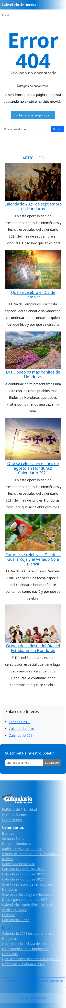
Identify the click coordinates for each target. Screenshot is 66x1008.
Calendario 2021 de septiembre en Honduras (33, 206)
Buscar (57, 129)
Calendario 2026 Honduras (33, 997)
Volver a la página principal (33, 115)
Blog (6, 927)
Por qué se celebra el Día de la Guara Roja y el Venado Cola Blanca (33, 559)
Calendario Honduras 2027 (23, 879)
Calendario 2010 (21, 728)
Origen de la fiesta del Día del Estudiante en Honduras (33, 648)
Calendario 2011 (21, 735)
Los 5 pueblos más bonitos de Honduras (33, 374)
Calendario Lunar (15, 920)
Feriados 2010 (19, 722)
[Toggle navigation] (61, 4)
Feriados (8, 915)
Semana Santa (13, 838)
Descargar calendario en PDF (24, 899)
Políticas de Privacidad (19, 809)
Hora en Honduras (16, 843)
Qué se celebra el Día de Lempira (33, 295)
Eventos (8, 833)
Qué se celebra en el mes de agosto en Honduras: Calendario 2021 (33, 468)
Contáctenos (12, 819)
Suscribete (52, 763)
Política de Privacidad (18, 864)
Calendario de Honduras (21, 4)
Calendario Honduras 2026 (23, 874)
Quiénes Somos (14, 814)
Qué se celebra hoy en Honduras (27, 894)
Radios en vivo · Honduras (22, 848)
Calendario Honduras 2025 (23, 869)
